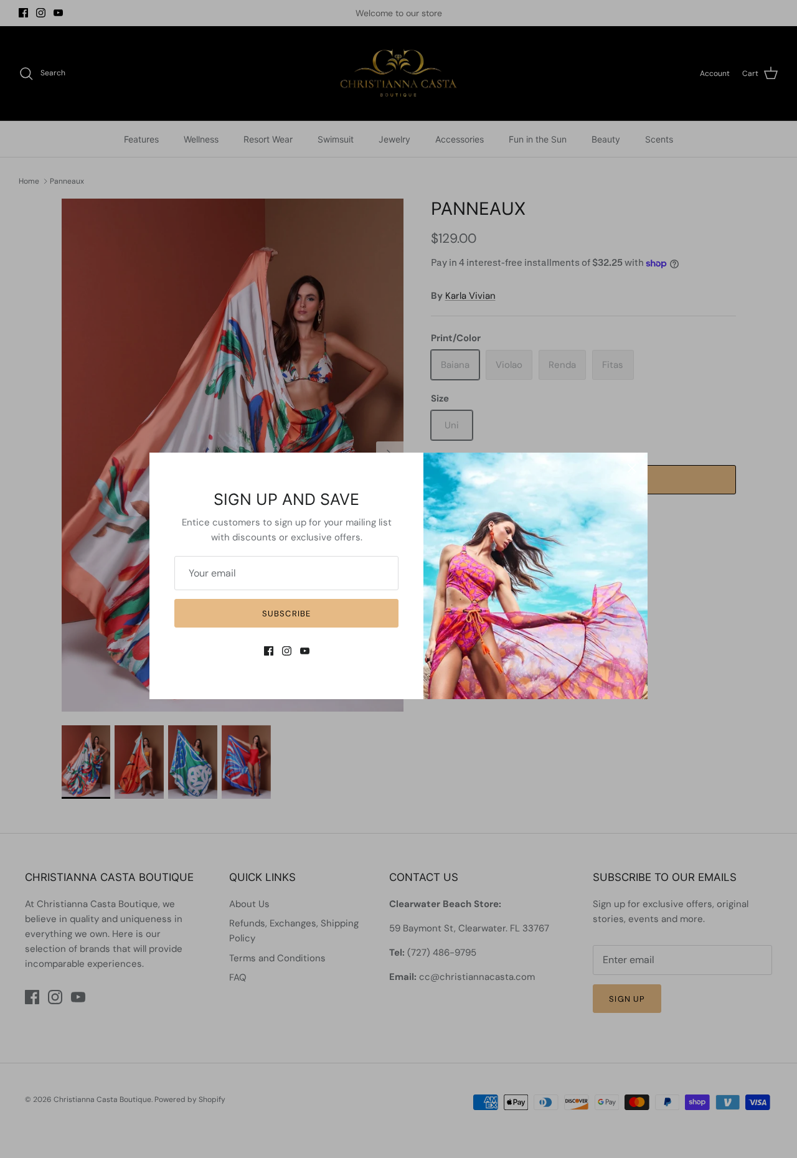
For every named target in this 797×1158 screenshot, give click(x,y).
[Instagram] (286, 651)
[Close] (632, 468)
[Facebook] (268, 651)
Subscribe (286, 613)
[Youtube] (304, 651)
